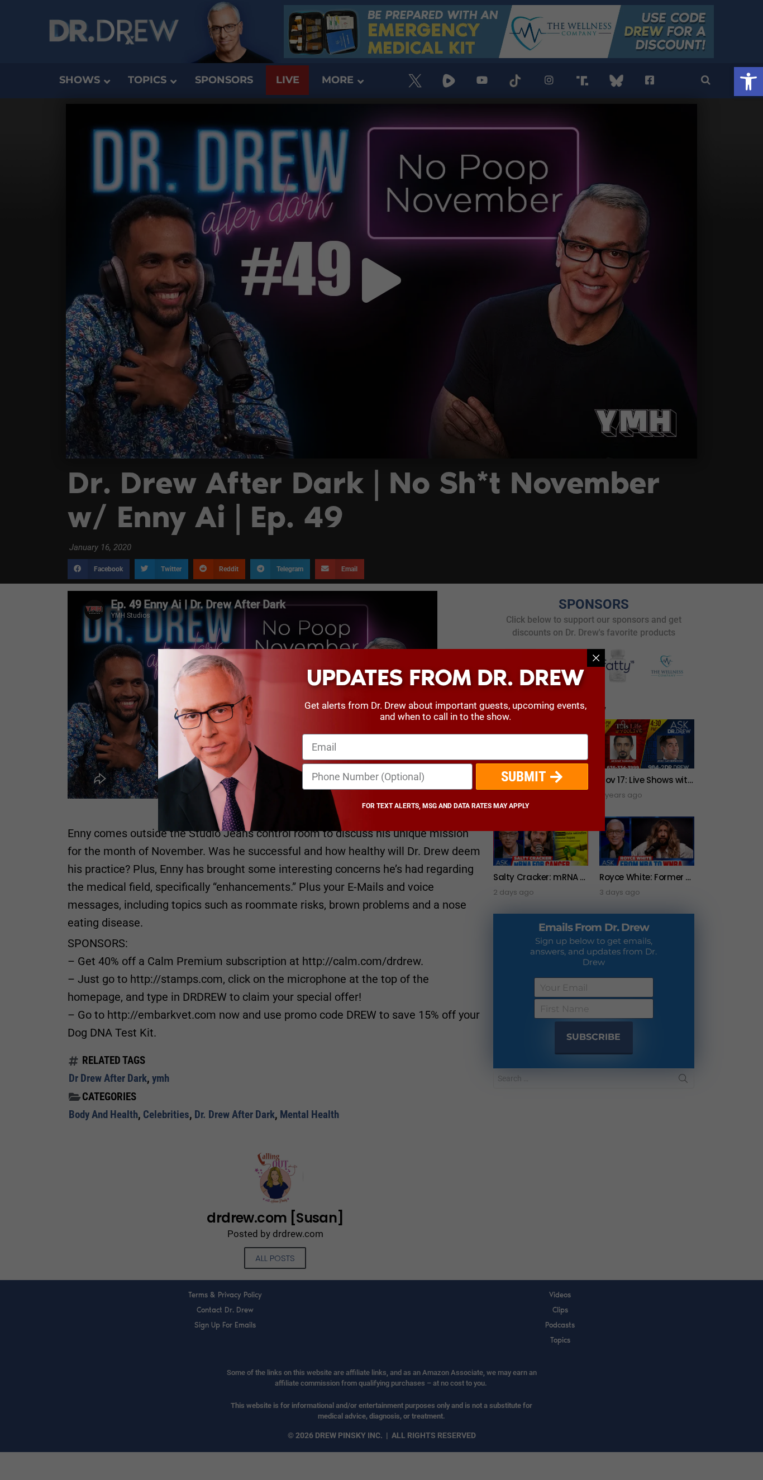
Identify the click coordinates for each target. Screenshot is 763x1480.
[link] (748, 81)
